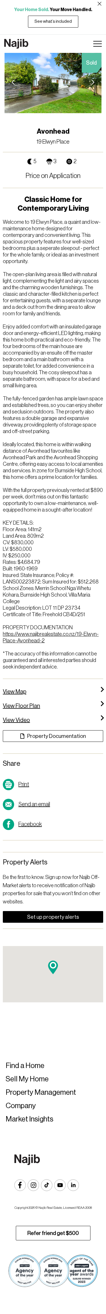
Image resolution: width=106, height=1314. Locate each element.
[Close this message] (99, 3)
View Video (16, 720)
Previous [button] (14, 83)
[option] (53, 83)
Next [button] (91, 83)
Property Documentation (56, 736)
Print (23, 784)
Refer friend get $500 (53, 1233)
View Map (14, 692)
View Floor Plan (21, 706)
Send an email (34, 804)
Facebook (30, 824)
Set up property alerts (53, 917)
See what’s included (53, 21)
